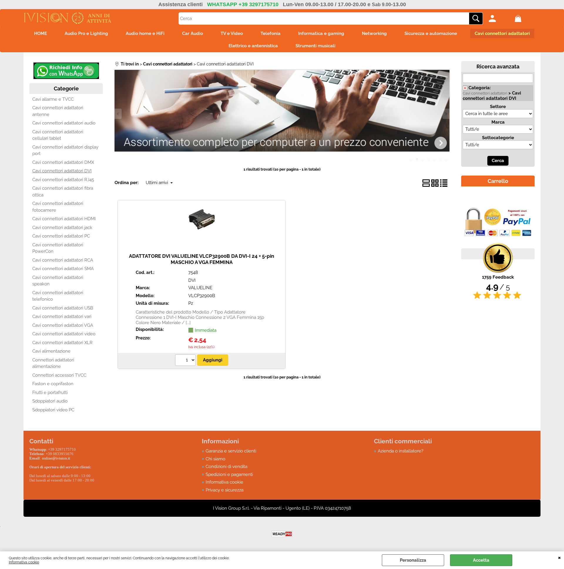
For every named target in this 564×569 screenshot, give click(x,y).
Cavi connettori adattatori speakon (57, 281)
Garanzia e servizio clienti (231, 451)
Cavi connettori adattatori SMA (63, 268)
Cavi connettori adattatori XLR (62, 342)
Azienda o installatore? (400, 451)
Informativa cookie (24, 562)
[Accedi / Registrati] (500, 18)
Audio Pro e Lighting (86, 33)
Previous (118, 113)
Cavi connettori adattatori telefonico (57, 296)
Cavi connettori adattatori (502, 33)
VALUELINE (200, 287)
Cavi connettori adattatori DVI (62, 171)
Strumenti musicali (315, 45)
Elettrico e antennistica (253, 45)
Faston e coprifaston (52, 383)
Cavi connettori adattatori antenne (57, 111)
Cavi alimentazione (51, 351)
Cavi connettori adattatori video (63, 333)
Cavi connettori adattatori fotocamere (57, 207)
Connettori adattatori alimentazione (53, 363)
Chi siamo (215, 459)
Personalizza (413, 560)
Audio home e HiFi (145, 33)
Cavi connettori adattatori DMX (63, 162)
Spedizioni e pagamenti (229, 474)
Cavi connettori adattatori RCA (62, 260)
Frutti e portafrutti (50, 392)
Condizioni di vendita (226, 466)
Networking (374, 33)
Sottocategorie (498, 137)
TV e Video (232, 33)
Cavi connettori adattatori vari (61, 316)
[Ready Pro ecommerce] (282, 534)
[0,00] (526, 18)
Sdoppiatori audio (50, 401)
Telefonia (271, 33)
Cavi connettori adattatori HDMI (64, 218)
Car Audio (192, 33)
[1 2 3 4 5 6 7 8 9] (186, 360)
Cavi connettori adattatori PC (61, 236)
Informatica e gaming (321, 33)
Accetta (481, 560)
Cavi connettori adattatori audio (63, 123)
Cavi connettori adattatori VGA (62, 325)
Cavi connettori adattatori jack (62, 227)
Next (445, 113)
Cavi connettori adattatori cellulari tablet (57, 135)
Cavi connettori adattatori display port (65, 150)
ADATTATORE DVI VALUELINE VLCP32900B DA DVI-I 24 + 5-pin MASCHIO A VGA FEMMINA (201, 259)
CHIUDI (559, 557)
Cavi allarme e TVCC (53, 99)
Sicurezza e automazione (430, 33)
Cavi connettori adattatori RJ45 (63, 179)
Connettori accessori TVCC (59, 375)
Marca (498, 122)
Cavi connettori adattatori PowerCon (57, 248)
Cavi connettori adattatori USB (62, 308)
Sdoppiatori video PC (53, 410)
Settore (498, 106)
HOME (40, 33)
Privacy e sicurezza (225, 490)
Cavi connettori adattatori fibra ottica (62, 192)
